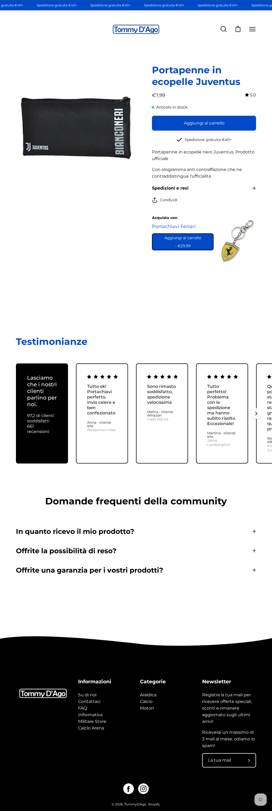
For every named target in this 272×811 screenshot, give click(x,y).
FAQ (82, 708)
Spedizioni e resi (170, 188)
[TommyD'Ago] (136, 29)
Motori (147, 708)
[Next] (256, 413)
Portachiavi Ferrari (174, 226)
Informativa (90, 714)
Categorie (153, 681)
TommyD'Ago (135, 804)
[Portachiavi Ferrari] (236, 241)
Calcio (146, 701)
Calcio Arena (91, 728)
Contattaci (89, 701)
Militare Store (92, 721)
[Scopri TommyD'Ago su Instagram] (143, 788)
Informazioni (94, 681)
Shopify (154, 804)
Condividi (168, 200)
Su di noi (87, 694)
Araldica (148, 694)
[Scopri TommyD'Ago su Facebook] (128, 788)
